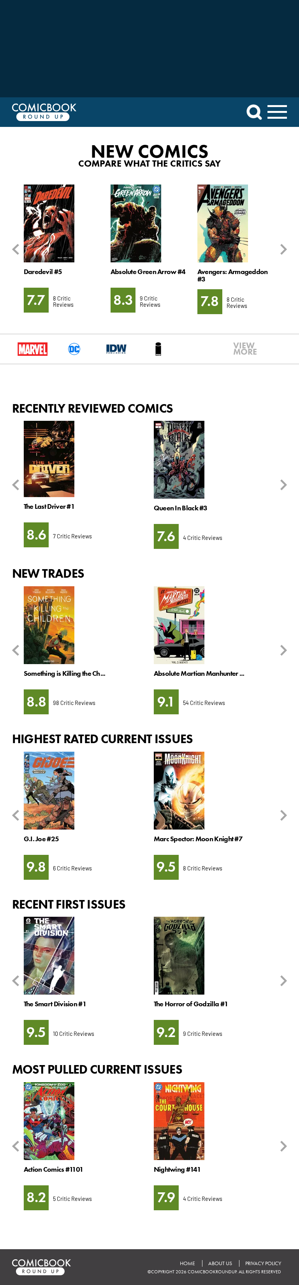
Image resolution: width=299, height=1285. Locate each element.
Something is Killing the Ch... (65, 673)
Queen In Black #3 (181, 508)
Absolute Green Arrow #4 (148, 271)
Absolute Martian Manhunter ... (199, 673)
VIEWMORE (240, 349)
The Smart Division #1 (55, 1004)
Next (282, 249)
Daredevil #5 (43, 271)
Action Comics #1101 (54, 1169)
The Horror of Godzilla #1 (191, 1004)
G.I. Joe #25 (41, 839)
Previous (17, 249)
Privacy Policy (263, 1263)
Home (187, 1263)
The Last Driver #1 (49, 506)
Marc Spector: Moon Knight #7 (198, 839)
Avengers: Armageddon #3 (232, 275)
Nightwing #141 (177, 1169)
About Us (220, 1263)
